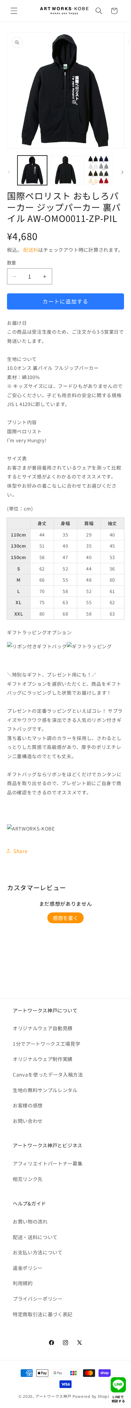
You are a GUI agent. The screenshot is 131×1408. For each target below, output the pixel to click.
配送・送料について (35, 1236)
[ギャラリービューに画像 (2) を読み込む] (65, 170)
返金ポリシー (28, 1267)
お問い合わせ (28, 1120)
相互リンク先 (28, 1178)
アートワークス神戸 (53, 1396)
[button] (14, 10)
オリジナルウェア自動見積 (42, 1027)
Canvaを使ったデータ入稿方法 (48, 1074)
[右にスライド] (122, 172)
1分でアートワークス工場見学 (46, 1043)
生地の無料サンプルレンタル (45, 1089)
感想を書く (65, 918)
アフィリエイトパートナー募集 (47, 1163)
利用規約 (23, 1282)
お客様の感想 (28, 1105)
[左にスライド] (9, 172)
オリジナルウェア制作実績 (42, 1058)
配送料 (30, 249)
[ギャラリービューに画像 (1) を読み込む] (32, 170)
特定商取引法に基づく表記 (42, 1314)
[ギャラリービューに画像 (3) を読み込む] (98, 170)
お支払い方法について (38, 1252)
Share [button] (20, 850)
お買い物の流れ (30, 1221)
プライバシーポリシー (38, 1298)
